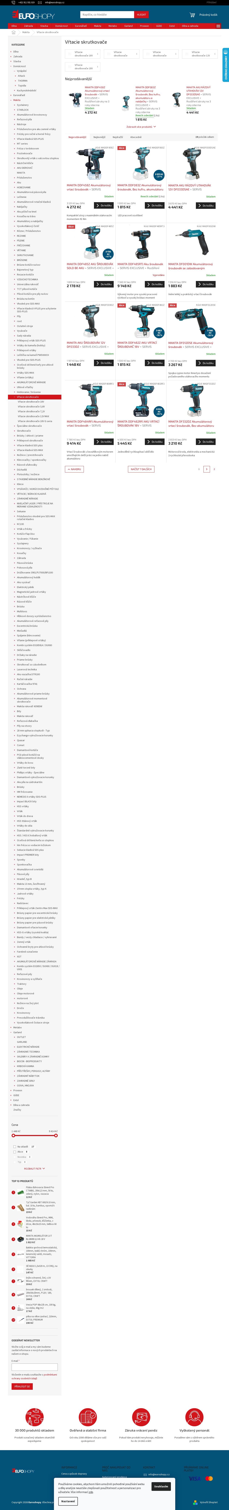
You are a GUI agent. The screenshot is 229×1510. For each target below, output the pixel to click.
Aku (19, 182)
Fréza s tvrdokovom (28, 148)
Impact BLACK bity (27, 801)
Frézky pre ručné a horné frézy (34, 134)
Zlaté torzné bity (26, 768)
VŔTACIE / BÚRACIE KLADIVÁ (31, 494)
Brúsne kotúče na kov (28, 265)
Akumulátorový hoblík (28, 577)
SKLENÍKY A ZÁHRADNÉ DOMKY (33, 1057)
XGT (19, 957)
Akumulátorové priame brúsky (33, 694)
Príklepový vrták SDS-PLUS (31, 340)
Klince (20, 484)
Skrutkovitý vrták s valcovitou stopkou (38, 158)
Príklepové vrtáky (26, 350)
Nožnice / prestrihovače (30, 455)
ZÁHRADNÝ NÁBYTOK (28, 1076)
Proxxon (17, 1090)
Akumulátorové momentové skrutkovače (32, 700)
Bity (19, 711)
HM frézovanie (25, 792)
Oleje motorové (25, 993)
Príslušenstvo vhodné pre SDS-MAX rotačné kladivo (36, 518)
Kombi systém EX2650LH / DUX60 (34, 645)
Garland (17, 1032)
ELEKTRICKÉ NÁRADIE (28, 1047)
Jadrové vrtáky (25, 894)
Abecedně (136, 137)
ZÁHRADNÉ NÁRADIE (27, 499)
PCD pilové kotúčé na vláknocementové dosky (30, 756)
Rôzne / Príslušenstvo (29, 231)
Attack (21, 76)
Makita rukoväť (25, 716)
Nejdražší (118, 137)
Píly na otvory (24, 726)
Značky (17, 1110)
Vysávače (22, 331)
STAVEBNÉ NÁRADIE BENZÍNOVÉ (33, 479)
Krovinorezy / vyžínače (29, 548)
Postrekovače (24, 153)
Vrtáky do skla (24, 826)
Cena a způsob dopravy (74, 1474)
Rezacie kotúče (25, 274)
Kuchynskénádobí (26, 90)
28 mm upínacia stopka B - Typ (33, 730)
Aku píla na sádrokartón (29, 782)
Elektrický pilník (25, 587)
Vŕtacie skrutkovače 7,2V (31, 411)
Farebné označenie (27, 952)
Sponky (21, 860)
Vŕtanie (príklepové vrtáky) (31, 640)
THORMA (23, 81)
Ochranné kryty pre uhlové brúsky (35, 947)
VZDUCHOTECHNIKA (27, 279)
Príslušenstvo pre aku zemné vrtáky (36, 129)
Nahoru (76, 469)
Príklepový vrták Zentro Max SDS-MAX (37, 908)
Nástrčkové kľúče (26, 597)
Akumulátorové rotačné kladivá (34, 202)
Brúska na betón (26, 299)
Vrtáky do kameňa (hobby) (31, 345)
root (19, 321)
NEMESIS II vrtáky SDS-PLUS (31, 797)
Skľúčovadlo (23, 650)
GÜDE (16, 1095)
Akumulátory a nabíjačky (30, 221)
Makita (16, 100)
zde (91, 1492)
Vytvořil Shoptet (209, 1502)
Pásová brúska (25, 563)
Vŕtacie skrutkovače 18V (31, 402)
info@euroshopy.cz (159, 1474)
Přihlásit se (22, 1386)
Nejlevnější (99, 137)
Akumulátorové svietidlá (30, 869)
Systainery (23, 105)
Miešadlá (22, 631)
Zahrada (17, 56)
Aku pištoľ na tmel (26, 212)
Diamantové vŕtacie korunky (32, 927)
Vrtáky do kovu (25, 763)
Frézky (20, 898)
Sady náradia (24, 336)
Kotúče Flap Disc (26, 534)
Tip (21, 1162)
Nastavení (68, 1501)
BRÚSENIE (22, 260)
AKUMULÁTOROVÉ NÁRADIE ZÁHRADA (36, 961)
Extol (16, 1100)
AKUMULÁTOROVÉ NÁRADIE (31, 382)
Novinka (24, 1157)
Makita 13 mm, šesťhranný (31, 884)
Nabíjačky (22, 207)
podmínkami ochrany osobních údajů (34, 1376)
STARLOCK (23, 110)
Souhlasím (161, 1486)
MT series (22, 144)
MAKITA (21, 173)
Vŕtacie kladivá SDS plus (30, 445)
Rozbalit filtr (32, 1169)
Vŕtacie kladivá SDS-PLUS (30, 139)
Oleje (20, 989)
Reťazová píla (24, 119)
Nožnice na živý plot (28, 1003)
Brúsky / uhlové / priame (30, 436)
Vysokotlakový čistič (28, 226)
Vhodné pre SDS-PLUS (29, 360)
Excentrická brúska (27, 626)
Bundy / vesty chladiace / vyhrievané (37, 937)
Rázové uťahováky (27, 465)
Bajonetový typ (25, 270)
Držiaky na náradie (27, 655)
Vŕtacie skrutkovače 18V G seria (35, 421)
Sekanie (21, 511)
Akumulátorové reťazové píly (33, 621)
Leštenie (21, 197)
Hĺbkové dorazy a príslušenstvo (34, 616)
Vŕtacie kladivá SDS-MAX (30, 450)
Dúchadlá (22, 470)
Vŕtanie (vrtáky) (25, 377)
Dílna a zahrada (21, 1105)
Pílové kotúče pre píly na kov (32, 294)
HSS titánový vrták (27, 821)
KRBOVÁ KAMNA (25, 1066)
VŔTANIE (21, 250)
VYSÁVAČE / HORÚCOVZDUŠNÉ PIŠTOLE (38, 489)
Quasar (21, 740)
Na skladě (26, 1147)
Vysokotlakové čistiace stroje (33, 1023)
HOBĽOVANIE (24, 187)
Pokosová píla (24, 568)
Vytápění (21, 71)
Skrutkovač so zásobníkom (31, 664)
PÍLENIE (21, 240)
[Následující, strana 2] (206, 469)
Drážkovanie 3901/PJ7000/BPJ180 (35, 572)
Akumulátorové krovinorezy (32, 115)
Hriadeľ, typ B (24, 879)
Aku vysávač (23, 582)
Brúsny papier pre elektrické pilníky (36, 918)
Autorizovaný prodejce (114, 1477)
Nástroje (21, 124)
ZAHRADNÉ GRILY (26, 1081)
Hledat (141, 14)
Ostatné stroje (25, 326)
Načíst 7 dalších (141, 469)
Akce (22, 1152)
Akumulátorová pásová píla (31, 192)
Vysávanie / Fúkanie (27, 539)
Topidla (22, 86)
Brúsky (20, 787)
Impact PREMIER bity (28, 855)
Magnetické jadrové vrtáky (31, 592)
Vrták (20, 811)
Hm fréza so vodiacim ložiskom (34, 845)
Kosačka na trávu (26, 216)
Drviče (20, 1008)
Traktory (21, 984)
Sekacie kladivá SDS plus (30, 850)
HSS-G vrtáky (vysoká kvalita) (33, 932)
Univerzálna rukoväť (28, 284)
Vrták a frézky (24, 529)
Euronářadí (19, 95)
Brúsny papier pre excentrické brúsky (37, 913)
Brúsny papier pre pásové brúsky (35, 923)
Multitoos (22, 611)
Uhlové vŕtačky (25, 387)
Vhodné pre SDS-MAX (28, 304)
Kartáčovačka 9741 (27, 684)
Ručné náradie (24, 679)
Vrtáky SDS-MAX (25, 373)
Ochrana (21, 689)
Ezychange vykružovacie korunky (35, 735)
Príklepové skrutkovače (30, 440)
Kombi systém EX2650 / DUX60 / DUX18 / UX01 (38, 967)
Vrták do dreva (25, 816)
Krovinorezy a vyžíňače (29, 979)
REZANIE (21, 236)
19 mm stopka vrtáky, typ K (32, 889)
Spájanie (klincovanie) (28, 635)
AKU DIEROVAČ (25, 168)
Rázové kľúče (24, 602)
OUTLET (21, 1037)
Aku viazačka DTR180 (28, 674)
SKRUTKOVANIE (25, 255)
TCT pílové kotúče (27, 289)
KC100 (20, 524)
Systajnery (23, 543)
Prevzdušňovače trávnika (31, 1018)
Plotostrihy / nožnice (28, 474)
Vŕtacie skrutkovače (28, 397)
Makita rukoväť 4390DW (29, 706)
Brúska (20, 606)
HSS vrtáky (23, 806)
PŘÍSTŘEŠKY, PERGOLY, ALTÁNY (33, 1071)
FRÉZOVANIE (23, 245)
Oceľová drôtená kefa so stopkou (35, 840)
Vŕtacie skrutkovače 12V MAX (33, 416)
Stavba (17, 61)
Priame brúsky (25, 660)
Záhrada (21, 558)
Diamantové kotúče (27, 750)
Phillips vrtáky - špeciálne (30, 772)
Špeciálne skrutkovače (29, 426)
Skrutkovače (24, 431)
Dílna (15, 52)
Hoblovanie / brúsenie (29, 392)
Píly (19, 316)
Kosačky (21, 553)
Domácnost (19, 66)
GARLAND (22, 1042)
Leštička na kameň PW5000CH (33, 355)
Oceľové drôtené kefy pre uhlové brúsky (35, 366)
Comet (20, 745)
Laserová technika (27, 669)
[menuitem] (14, 26)
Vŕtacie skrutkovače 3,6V (31, 406)
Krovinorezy (23, 1013)
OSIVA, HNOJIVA (25, 1085)
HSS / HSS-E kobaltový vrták (32, 835)
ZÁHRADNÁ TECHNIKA (28, 1052)
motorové (22, 998)
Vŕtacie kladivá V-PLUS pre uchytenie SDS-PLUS (36, 310)
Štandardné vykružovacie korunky (35, 830)
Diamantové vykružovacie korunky (35, 777)
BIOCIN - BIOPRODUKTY (29, 1061)
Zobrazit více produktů (139, 126)
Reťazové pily (24, 974)
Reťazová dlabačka (27, 721)
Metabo (17, 1027)
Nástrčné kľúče (25, 163)
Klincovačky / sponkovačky (31, 460)
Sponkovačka (24, 864)
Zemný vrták (24, 942)
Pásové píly (23, 874)
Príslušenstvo (24, 178)
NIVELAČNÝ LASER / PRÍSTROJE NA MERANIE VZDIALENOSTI (35, 505)
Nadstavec (23, 903)
